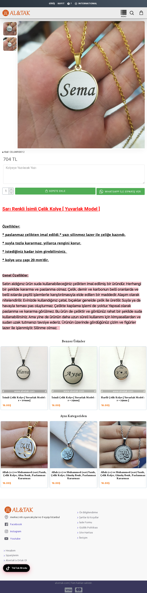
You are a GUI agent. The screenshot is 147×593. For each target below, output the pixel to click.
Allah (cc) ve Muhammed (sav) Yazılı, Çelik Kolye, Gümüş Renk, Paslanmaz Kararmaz (24, 475)
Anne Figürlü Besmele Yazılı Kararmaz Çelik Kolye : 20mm (73, 474)
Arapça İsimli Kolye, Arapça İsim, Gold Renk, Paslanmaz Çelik (122, 474)
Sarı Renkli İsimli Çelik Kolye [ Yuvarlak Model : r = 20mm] (24, 399)
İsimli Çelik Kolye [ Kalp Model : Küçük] (123, 399)
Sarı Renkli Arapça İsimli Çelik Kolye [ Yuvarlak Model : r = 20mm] (73, 399)
